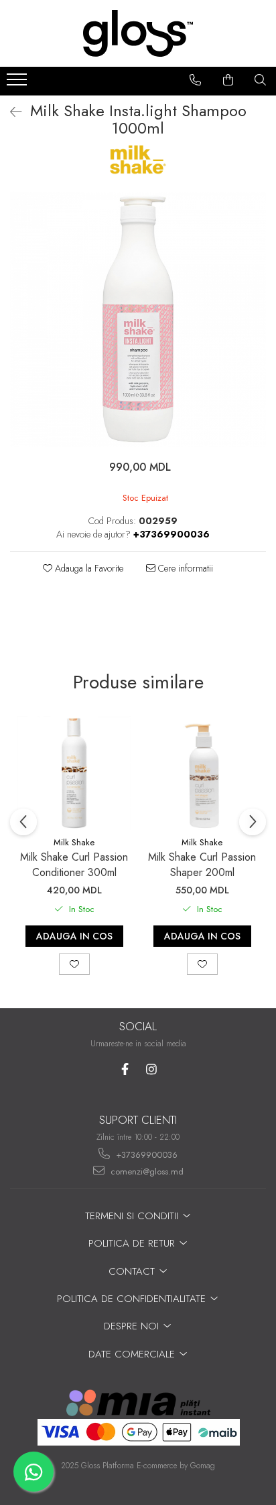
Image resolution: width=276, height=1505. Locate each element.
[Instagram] (151, 1069)
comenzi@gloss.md (146, 1171)
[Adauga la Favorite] (74, 964)
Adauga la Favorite (87, 568)
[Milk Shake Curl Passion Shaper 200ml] (202, 773)
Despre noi (133, 1326)
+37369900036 (145, 1154)
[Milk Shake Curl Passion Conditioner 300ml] (74, 773)
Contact (133, 1271)
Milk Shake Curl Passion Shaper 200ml (202, 864)
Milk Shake (74, 842)
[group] (138, 319)
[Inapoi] (10, 112)
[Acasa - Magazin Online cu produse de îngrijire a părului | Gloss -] (138, 33)
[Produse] (18, 83)
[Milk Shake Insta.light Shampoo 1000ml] (138, 319)
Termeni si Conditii (133, 1216)
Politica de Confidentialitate (133, 1298)
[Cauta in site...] (260, 80)
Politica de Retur (133, 1243)
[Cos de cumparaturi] (228, 80)
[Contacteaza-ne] (195, 80)
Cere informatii (184, 568)
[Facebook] (125, 1069)
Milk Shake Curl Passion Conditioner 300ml (74, 864)
